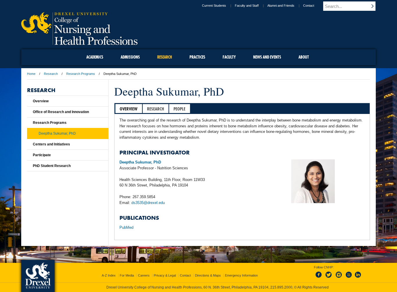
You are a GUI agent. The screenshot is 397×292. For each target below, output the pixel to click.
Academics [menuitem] (94, 57)
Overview (128, 109)
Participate (42, 155)
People (179, 109)
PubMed (126, 227)
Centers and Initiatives (51, 144)
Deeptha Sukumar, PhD (57, 133)
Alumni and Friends (280, 5)
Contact (308, 5)
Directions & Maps (208, 275)
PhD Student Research (52, 166)
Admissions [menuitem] (130, 57)
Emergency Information (241, 275)
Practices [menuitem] (197, 57)
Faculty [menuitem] (229, 57)
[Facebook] (319, 278)
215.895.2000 (281, 287)
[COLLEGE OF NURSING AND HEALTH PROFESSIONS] (79, 42)
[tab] (128, 108)
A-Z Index (109, 275)
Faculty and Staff (247, 5)
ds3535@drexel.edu (148, 202)
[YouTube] (348, 278)
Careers (144, 275)
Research (51, 73)
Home (31, 73)
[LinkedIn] (358, 278)
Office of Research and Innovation (61, 112)
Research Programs (80, 73)
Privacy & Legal (165, 275)
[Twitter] (329, 278)
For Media (127, 275)
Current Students (214, 5)
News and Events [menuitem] (267, 57)
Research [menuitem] (164, 57)
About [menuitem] (303, 57)
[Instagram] (339, 278)
